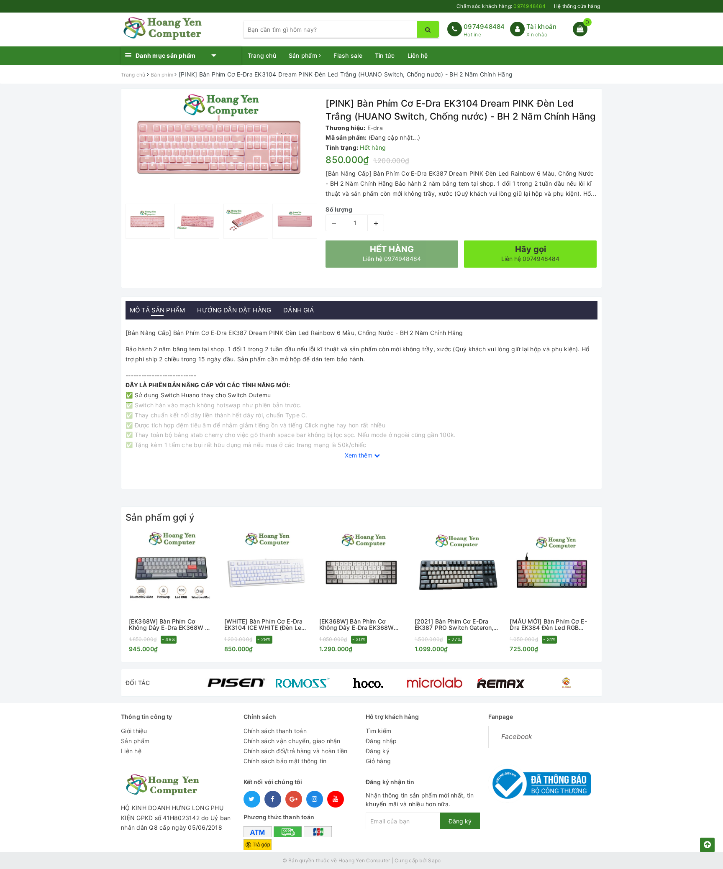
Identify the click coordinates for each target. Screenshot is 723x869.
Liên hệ (418, 55)
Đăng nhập (381, 740)
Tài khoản (541, 27)
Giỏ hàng (378, 760)
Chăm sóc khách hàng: (501, 6)
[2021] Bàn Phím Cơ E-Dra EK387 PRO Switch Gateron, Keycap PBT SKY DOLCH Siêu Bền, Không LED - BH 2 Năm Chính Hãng (457, 624)
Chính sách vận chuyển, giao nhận (292, 740)
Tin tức (385, 55)
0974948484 (484, 27)
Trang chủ (262, 55)
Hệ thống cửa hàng (577, 6)
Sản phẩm (304, 55)
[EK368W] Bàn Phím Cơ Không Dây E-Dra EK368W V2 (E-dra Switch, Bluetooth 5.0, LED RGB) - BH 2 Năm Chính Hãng (171, 624)
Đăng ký (378, 750)
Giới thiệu (134, 730)
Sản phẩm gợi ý (160, 517)
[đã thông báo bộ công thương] (539, 781)
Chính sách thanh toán (275, 730)
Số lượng (339, 209)
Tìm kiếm (378, 730)
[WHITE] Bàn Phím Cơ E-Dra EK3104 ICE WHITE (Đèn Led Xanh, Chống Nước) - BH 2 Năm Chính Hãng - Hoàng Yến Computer (266, 624)
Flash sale (347, 55)
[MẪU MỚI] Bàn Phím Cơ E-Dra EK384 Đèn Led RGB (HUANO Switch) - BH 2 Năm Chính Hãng (550, 624)
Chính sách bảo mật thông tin (285, 760)
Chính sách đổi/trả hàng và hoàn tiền (296, 750)
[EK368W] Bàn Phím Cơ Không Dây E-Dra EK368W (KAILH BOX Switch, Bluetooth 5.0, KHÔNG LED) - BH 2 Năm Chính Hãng (360, 624)
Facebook (517, 737)
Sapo (434, 860)
